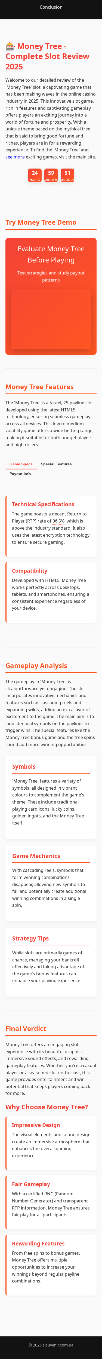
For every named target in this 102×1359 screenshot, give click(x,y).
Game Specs (21, 464)
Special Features (56, 464)
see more (15, 157)
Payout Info (20, 474)
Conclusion (51, 7)
